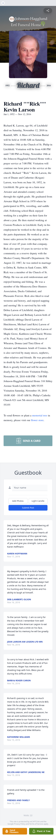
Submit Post (28, 507)
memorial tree (39, 415)
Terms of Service (36, 824)
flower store (37, 420)
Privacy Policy (19, 824)
